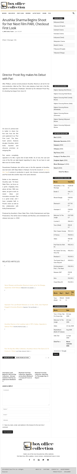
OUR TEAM (46, 469)
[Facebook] (29, 460)
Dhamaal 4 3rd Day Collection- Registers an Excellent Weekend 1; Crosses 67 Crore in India (26, 376)
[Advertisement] (50, 5)
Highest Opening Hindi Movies (62, 90)
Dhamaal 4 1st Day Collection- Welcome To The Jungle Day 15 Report (41, 375)
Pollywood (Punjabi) (59, 49)
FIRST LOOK (20, 13)
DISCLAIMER (67, 471)
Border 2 (56, 191)
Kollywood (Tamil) (59, 37)
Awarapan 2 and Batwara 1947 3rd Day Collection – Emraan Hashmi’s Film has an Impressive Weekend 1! (9, 377)
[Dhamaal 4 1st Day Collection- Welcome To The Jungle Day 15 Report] (42, 365)
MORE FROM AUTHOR (22, 357)
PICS (49, 13)
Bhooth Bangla (58, 197)
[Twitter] (43, 460)
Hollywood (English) (59, 26)
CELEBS (44, 13)
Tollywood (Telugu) (59, 53)
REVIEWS (28, 13)
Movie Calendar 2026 (69, 344)
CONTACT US (54, 469)
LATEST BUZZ (36, 13)
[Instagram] (34, 460)
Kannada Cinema (59, 33)
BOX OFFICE (12, 13)
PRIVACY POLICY (57, 471)
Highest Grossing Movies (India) (63, 103)
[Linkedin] (38, 460)
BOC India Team (9, 31)
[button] (73, 13)
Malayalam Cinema (59, 41)
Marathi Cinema (58, 45)
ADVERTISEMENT (65, 469)
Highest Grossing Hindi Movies (63, 94)
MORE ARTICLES (8, 357)
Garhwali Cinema (59, 30)
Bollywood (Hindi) (59, 22)
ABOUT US (38, 469)
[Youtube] (48, 460)
